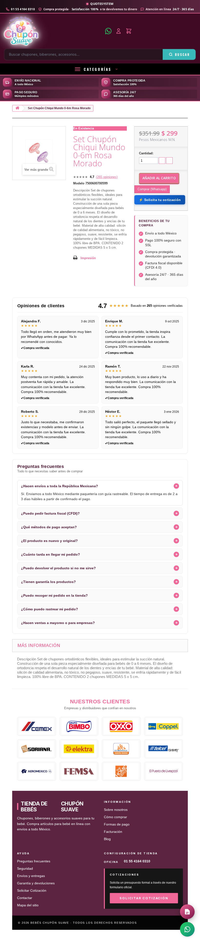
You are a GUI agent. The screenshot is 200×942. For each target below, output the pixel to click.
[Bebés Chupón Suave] (53, 31)
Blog (107, 839)
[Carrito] (129, 31)
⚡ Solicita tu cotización (160, 200)
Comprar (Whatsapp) (152, 189)
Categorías (97, 69)
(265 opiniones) (107, 177)
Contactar (24, 898)
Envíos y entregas (31, 876)
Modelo (78, 183)
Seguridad (25, 868)
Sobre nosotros (116, 810)
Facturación (113, 832)
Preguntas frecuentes (33, 861)
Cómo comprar (115, 817)
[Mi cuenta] (118, 31)
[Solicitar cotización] (187, 911)
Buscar (182, 54)
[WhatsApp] (108, 31)
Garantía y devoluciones (36, 883)
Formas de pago (117, 824)
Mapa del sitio (28, 905)
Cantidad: (146, 153)
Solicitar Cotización (31, 890)
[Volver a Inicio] (17, 108)
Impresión (88, 258)
